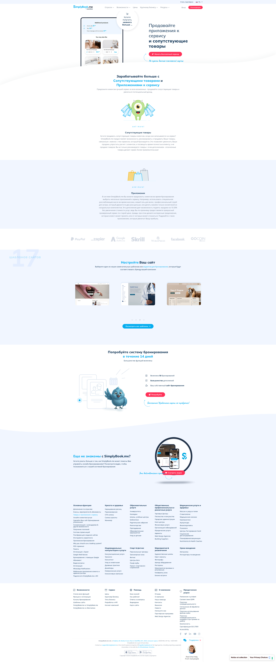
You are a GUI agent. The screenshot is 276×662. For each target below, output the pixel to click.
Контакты (158, 602)
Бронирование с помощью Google (86, 557)
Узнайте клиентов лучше (82, 517)
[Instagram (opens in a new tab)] (200, 633)
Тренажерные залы (137, 555)
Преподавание (135, 528)
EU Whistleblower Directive (146, 647)
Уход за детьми (135, 535)
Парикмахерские (111, 512)
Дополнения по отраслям (82, 509)
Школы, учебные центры (139, 517)
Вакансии (158, 605)
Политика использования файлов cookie (189, 612)
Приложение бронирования (83, 541)
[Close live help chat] (200, 640)
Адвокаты (158, 533)
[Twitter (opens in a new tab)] (186, 633)
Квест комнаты (160, 557)
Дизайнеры (109, 568)
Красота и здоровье (114, 505)
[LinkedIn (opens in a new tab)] (191, 633)
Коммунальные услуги (113, 571)
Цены (135, 7)
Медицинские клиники (188, 517)
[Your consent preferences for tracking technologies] (272, 658)
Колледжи (133, 514)
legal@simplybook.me (145, 645)
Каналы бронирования (81, 600)
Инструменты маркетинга (83, 538)
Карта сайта (134, 605)
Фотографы (159, 560)
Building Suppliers (161, 539)
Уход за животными (112, 562)
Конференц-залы (161, 573)
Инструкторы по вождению (190, 555)
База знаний (134, 594)
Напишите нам (160, 611)
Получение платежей (81, 529)
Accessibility (184, 629)
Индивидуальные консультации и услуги (115, 549)
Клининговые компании (114, 574)
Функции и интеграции (82, 597)
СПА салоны (109, 515)
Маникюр (108, 520)
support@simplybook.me (109, 645)
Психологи (184, 528)
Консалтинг (109, 560)
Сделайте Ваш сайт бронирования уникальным (86, 521)
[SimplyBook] (83, 7)
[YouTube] (196, 633)
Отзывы (158, 594)
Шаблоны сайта (79, 602)
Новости (158, 608)
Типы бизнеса (110, 600)
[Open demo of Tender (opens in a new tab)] (138, 294)
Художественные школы (164, 554)
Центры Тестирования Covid (190, 531)
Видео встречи (78, 563)
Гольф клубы (134, 563)
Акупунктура (184, 523)
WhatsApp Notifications (81, 569)
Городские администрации (165, 519)
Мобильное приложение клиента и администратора (86, 572)
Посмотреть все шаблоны (136, 326)
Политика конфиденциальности (188, 603)
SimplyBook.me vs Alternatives (84, 608)
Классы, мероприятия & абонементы (87, 512)
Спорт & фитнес (137, 548)
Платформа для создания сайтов (85, 535)
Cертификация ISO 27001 (189, 627)
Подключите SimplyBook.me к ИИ (85, 576)
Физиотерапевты (186, 525)
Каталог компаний (112, 605)
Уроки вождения (187, 548)
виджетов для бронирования (155, 266)
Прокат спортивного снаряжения (137, 567)
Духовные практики (112, 565)
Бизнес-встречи (161, 575)
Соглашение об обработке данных (189, 608)
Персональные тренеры (139, 552)
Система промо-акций (81, 532)
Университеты (135, 511)
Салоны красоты (111, 517)
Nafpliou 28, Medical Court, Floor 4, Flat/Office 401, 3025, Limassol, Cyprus (135, 641)
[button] (109, 7)
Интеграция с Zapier (81, 552)
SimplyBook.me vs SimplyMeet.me (85, 605)
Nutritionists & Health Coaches (191, 541)
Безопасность (185, 624)
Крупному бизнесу (112, 597)
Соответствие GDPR (187, 599)
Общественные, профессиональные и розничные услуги (164, 507)
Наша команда (160, 600)
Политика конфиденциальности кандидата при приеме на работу (189, 618)
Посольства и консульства (164, 516)
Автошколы (184, 552)
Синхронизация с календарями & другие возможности (85, 526)
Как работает (135, 597)
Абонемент (77, 560)
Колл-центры (160, 522)
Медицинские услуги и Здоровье (190, 506)
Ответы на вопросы (137, 600)
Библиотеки (134, 520)
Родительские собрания (139, 523)
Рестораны (159, 565)
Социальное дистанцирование (186, 535)
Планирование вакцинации (190, 538)
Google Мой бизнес (80, 555)
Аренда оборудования (163, 562)
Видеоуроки (134, 602)
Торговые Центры (161, 514)
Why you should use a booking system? (87, 543)
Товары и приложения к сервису (85, 515)
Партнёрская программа (164, 614)
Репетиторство (135, 525)
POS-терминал (78, 546)
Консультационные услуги (114, 554)
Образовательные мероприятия (136, 532)
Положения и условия (188, 597)
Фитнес (132, 557)
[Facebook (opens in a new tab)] (182, 633)
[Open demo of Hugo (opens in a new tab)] (92, 294)
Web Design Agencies (163, 536)
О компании (159, 597)
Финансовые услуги (162, 525)
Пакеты (76, 549)
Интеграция (77, 566)
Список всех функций (81, 594)
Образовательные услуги (138, 506)
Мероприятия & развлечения (162, 549)
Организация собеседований (166, 528)
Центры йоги (135, 560)
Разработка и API (111, 602)
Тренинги (108, 557)
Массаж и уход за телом (189, 511)
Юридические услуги (163, 530)
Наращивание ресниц (113, 509)
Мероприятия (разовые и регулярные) (164, 569)
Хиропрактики (185, 520)
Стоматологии (185, 514)
